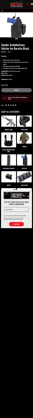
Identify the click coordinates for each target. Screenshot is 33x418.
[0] (30, 4)
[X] (9, 105)
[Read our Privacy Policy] (28, 218)
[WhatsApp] (13, 105)
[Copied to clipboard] (16, 105)
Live (2, 11)
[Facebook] (6, 105)
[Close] (30, 192)
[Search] (27, 4)
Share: (2, 105)
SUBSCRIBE (16, 224)
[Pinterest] (11, 105)
